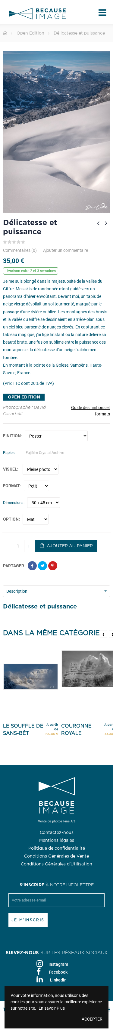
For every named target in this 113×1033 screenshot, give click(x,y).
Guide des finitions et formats (90, 410)
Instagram (58, 964)
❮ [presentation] (103, 634)
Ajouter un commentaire (65, 250)
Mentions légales (56, 840)
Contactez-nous (57, 833)
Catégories (102, 13)
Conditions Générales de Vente (56, 856)
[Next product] (106, 223)
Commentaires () (20, 250)
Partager (32, 565)
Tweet (42, 565)
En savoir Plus (52, 1008)
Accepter (92, 1019)
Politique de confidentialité (56, 848)
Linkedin (58, 980)
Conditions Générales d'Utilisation (56, 864)
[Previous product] (98, 223)
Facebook (58, 972)
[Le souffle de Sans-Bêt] (31, 676)
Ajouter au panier (69, 546)
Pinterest (52, 565)
